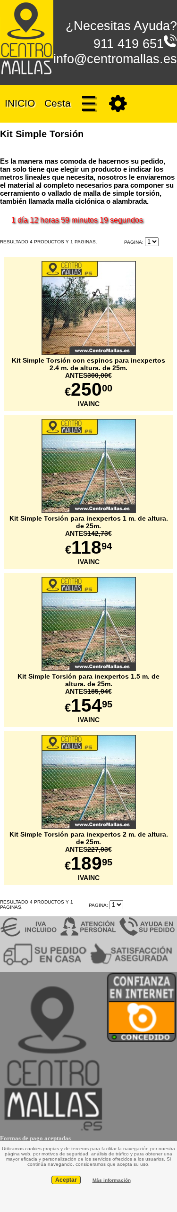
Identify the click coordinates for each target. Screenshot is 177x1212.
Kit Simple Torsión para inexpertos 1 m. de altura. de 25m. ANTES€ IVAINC (88, 540)
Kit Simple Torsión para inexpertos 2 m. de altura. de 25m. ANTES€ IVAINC (88, 855)
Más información (112, 1180)
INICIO (20, 102)
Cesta (58, 102)
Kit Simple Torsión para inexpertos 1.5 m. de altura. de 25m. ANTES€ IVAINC (88, 697)
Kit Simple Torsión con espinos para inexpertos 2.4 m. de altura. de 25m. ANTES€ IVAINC (88, 382)
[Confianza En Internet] (141, 1041)
